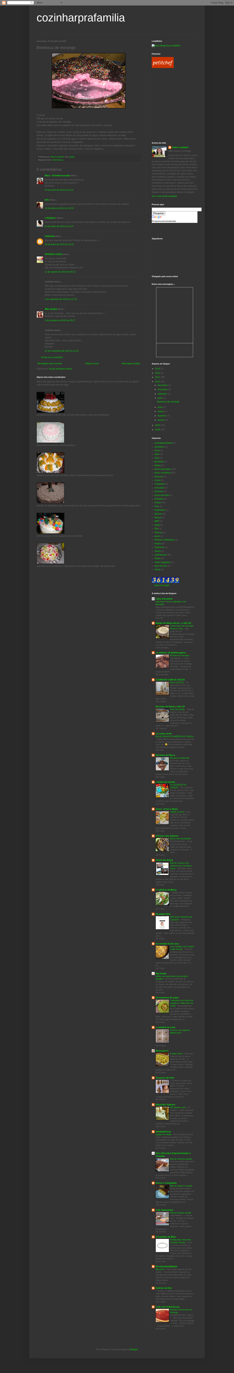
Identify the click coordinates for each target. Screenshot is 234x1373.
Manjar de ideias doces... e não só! (173, 623)
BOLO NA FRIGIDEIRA (180, 839)
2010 (158, 381)
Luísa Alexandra (164, 599)
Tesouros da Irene (165, 1078)
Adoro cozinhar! (180, 147)
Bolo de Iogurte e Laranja (181, 1186)
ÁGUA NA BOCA (164, 860)
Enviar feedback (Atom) (60, 369)
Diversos (158, 491)
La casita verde (164, 733)
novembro (163, 389)
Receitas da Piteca (165, 755)
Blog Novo (160, 1269)
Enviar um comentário (52, 357)
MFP (156, 521)
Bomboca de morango (168, 401)
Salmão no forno (177, 812)
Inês (47, 200)
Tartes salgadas (162, 562)
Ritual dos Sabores (165, 1104)
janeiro (161, 420)
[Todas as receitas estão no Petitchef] (163, 67)
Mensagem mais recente (49, 363)
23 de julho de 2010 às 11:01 (59, 190)
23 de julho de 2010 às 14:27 (59, 226)
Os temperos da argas (167, 997)
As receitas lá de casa (167, 943)
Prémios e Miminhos (164, 540)
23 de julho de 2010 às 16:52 (59, 244)
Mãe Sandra (51, 309)
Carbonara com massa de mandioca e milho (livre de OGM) (181, 1003)
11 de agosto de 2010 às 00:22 (60, 272)
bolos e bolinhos (162, 472)
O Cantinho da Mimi (166, 1237)
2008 (158, 429)
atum (156, 454)
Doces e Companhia (166, 1183)
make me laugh (161, 585)
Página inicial (92, 363)
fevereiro (162, 415)
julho (160, 398)
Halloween (159, 510)
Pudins (157, 543)
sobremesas (57, 160)
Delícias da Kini (164, 1288)
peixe (157, 536)
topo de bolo (160, 566)
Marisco (158, 514)
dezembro (163, 385)
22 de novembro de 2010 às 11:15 (62, 351)
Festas (157, 502)
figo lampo (161, 973)
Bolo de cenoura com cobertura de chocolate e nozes (181, 866)
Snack (157, 551)
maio (160, 407)
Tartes (157, 558)
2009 (158, 425)
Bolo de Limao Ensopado (181, 1159)
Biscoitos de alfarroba (180, 758)
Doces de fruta (161, 495)
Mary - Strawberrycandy (57, 175)
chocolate (159, 487)
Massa (157, 517)
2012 (158, 373)
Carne (157, 480)
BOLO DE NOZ (177, 682)
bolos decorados (162, 469)
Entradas (158, 499)
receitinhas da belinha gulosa (171, 652)
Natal (157, 525)
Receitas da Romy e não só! (170, 706)
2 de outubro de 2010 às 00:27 (60, 320)
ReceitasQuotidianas (166, 1266)
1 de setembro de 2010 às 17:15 (61, 299)
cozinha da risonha (165, 782)
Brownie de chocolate (180, 655)
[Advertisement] (168, 88)
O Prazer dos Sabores (167, 836)
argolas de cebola (164, 1134)
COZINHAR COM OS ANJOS (170, 679)
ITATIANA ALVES (53, 254)
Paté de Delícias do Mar (181, 1213)
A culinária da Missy (166, 890)
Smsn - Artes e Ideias (167, 809)
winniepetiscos (163, 1131)
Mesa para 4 (162, 1050)
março (161, 411)
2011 (158, 377)
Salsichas (159, 547)
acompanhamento (163, 443)
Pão (156, 528)
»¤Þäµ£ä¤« (50, 218)
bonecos (158, 476)
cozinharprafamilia (81, 18)
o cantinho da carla (165, 1027)
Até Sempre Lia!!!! (178, 1107)
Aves (156, 458)
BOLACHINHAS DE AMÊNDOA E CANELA (174, 736)
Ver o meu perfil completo (164, 196)
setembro (162, 394)
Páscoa (158, 532)
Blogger (134, 1349)
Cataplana (159, 484)
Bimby (157, 465)
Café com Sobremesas (168, 1307)
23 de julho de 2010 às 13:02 (59, 208)
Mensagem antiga (131, 363)
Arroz (157, 450)
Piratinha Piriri (163, 914)
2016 (158, 368)
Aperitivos (159, 447)
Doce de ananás (177, 709)
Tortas (157, 569)
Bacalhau (159, 461)
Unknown (49, 236)
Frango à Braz (176, 1053)
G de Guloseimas (164, 1210)
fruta (156, 506)
